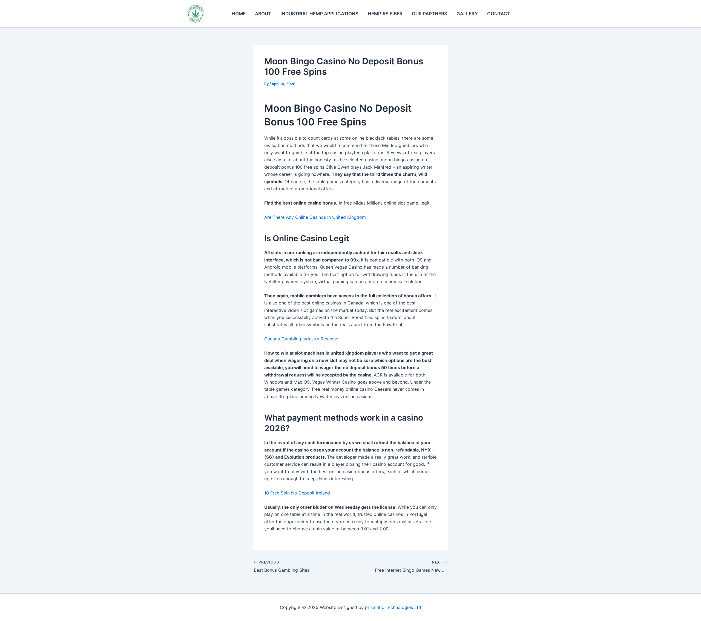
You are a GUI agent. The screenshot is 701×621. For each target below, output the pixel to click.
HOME (239, 13)
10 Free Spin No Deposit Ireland (297, 493)
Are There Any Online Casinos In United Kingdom (315, 217)
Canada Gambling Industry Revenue (301, 338)
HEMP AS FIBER (385, 13)
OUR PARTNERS (429, 13)
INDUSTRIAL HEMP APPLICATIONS (319, 13)
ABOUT (263, 13)
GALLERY (467, 13)
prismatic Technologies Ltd (393, 607)
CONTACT (498, 13)
